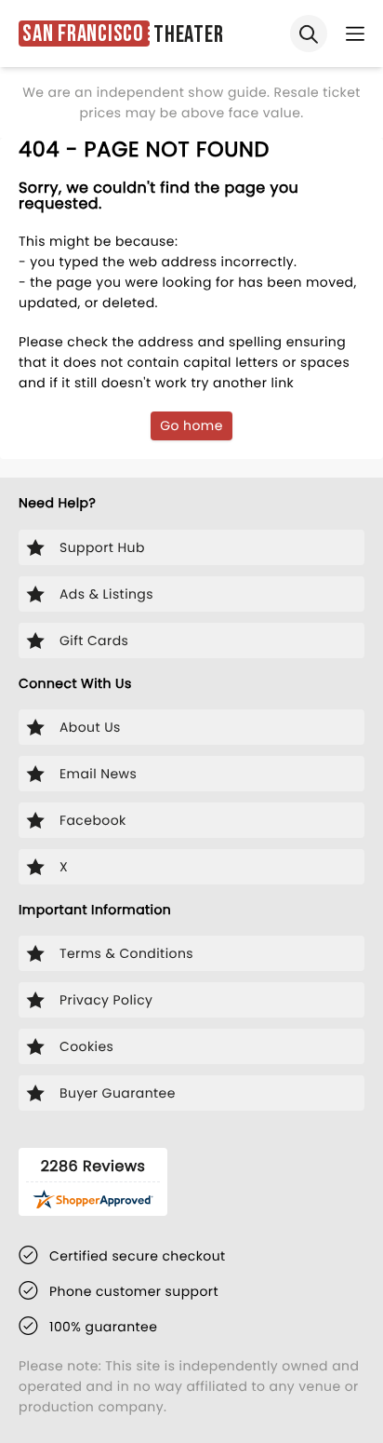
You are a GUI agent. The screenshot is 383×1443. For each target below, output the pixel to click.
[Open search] (308, 33)
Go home (191, 425)
